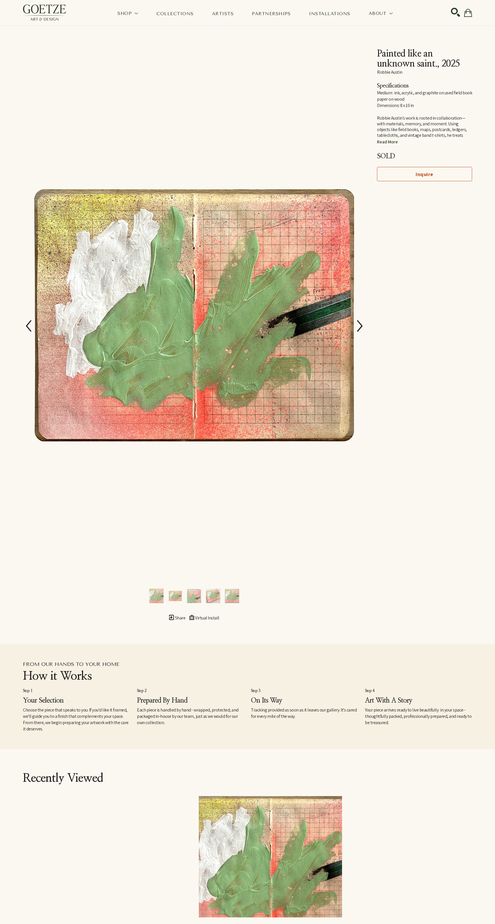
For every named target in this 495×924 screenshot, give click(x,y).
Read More (387, 142)
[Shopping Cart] (468, 12)
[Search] (455, 12)
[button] (127, 13)
